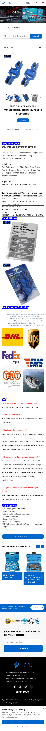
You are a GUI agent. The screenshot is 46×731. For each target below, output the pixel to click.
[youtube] (20, 687)
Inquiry (23, 120)
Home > (5, 27)
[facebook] (14, 687)
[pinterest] (31, 687)
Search (36, 36)
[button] (38, 546)
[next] (40, 98)
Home (11, 17)
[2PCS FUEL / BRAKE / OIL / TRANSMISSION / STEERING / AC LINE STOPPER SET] (9, 98)
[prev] (4, 98)
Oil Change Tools (32, 17)
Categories (7, 48)
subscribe (23, 648)
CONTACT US (37, 607)
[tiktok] (25, 687)
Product (20, 17)
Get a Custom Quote (23, 536)
